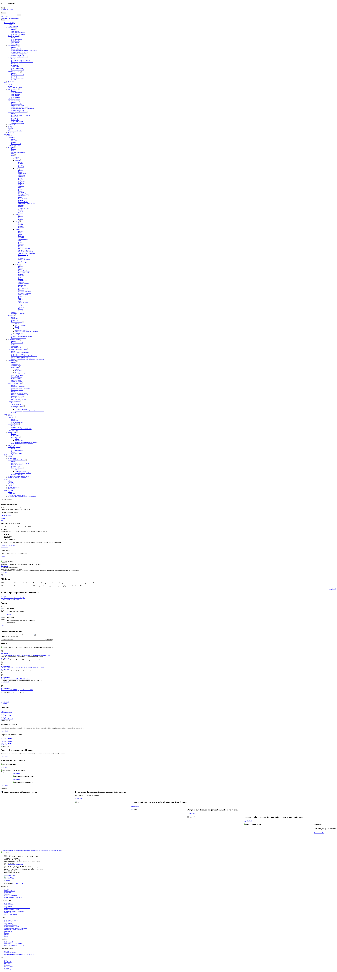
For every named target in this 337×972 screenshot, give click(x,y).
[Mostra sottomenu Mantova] (20, 160)
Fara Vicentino (22, 285)
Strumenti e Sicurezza (14, 401)
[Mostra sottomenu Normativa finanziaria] (20, 340)
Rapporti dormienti (16, 398)
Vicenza (17, 264)
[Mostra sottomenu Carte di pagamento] (19, 36)
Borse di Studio (12, 432)
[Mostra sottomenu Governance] (15, 315)
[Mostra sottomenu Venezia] (20, 221)
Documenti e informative (15, 383)
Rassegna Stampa (16, 378)
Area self (13, 312)
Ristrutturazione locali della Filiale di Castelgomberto (15, 679)
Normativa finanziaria (14, 339)
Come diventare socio (17, 422)
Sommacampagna (23, 255)
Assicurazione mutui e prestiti (19, 52)
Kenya (13, 452)
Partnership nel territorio (18, 313)
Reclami (13, 391)
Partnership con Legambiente (23, 473)
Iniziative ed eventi (6, 18)
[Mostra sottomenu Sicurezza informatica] (24, 406)
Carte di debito (15, 42)
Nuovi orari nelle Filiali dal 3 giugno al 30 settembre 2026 (17, 690)
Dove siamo (11, 147)
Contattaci (7, 479)
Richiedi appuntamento (14, 487)
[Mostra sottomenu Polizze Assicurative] (19, 100)
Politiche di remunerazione (18, 338)
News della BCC (16, 380)
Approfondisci (5, 658)
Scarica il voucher (319, 833)
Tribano (20, 211)
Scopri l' (6, 715)
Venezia (17, 221)
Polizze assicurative (13, 45)
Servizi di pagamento (17, 390)
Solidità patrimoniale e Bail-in (19, 394)
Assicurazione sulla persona (19, 53)
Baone (20, 178)
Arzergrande (21, 176)
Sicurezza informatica (17, 406)
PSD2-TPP (7, 963)
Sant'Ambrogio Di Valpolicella (26, 253)
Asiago (20, 269)
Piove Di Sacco (22, 198)
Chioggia (20, 226)
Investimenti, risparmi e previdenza (17, 57)
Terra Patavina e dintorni (21, 374)
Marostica (21, 290)
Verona (17, 229)
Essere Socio (11, 417)
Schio (19, 301)
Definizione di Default (17, 396)
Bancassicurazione (16, 347)
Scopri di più (4, 572)
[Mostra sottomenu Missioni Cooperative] (20, 447)
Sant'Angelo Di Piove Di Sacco (27, 203)
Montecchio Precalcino (24, 291)
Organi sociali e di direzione (19, 335)
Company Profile (16, 365)
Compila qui (4, 566)
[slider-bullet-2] (3, 574)
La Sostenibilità (8, 455)
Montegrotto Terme (23, 194)
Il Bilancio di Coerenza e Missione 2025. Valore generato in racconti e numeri (22, 667)
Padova (17, 168)
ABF (45, 850)
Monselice (21, 192)
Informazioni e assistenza (8, 545)
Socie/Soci (7, 414)
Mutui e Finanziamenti (14, 71)
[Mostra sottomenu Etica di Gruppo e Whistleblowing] (27, 349)
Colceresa (21, 282)
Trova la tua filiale (6, 515)
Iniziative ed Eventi (13, 430)
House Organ (15, 367)
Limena (20, 191)
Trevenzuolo (21, 258)
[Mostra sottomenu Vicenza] (20, 264)
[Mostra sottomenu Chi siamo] (14, 137)
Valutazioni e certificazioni (15, 131)
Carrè (19, 277)
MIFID (13, 344)
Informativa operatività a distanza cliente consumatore (29, 411)
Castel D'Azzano (23, 239)
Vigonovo (21, 227)
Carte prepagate (15, 44)
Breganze (21, 274)
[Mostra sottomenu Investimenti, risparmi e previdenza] (27, 57)
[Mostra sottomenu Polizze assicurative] (19, 46)
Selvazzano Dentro (23, 208)
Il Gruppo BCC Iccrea (14, 145)
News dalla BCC (5, 666)
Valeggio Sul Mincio (24, 259)
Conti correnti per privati (18, 32)
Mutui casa (14, 76)
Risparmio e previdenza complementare (22, 62)
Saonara (20, 206)
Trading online (15, 66)
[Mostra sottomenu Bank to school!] (20, 437)
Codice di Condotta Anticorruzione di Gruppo (24, 356)
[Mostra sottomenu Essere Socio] (15, 417)
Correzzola (21, 186)
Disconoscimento (35, 850)
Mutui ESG (14, 79)
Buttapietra (21, 236)
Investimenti (14, 65)
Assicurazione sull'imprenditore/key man (22, 108)
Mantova (17, 160)
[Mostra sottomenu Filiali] (15, 155)
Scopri (9, 614)
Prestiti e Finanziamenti (17, 78)
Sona (19, 256)
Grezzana (21, 244)
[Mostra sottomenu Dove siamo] (15, 147)
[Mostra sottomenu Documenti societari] (23, 322)
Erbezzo (20, 242)
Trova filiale (11, 484)
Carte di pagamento (13, 36)
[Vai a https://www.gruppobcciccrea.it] (7, 9)
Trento (16, 214)
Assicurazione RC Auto (17, 55)
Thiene (20, 304)
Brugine (20, 179)
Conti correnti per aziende (15, 87)
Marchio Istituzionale (17, 375)
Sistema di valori (19, 333)
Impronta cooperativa (17, 474)
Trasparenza (4, 850)
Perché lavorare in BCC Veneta (16, 495)
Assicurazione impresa (17, 105)
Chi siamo (10, 137)
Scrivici (3, 556)
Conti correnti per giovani (18, 34)
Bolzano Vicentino (23, 272)
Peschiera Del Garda (24, 248)
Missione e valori (16, 144)
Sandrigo (20, 299)
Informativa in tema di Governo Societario (26, 331)
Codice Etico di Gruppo (17, 354)
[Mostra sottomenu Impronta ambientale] (23, 468)
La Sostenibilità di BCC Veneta (16, 460)
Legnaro (20, 189)
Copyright (7, 968)
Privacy (6, 960)
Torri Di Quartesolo (23, 306)
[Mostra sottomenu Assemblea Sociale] (19, 424)
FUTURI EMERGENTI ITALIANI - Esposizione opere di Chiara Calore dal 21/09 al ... (25, 655)
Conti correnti (11, 27)
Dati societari (15, 320)
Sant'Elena (21, 205)
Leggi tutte (4, 703)
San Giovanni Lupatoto (24, 250)
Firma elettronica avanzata (18, 399)
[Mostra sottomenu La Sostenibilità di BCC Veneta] (26, 460)
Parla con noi (4, 547)
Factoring (10, 128)
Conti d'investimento (17, 68)
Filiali (2, 11)
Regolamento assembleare (22, 330)
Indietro (10, 24)
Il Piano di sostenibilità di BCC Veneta (18, 476)
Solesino (20, 210)
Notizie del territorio (16, 381)
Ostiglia (20, 165)
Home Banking (12, 81)
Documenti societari (16, 322)
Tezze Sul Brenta (23, 302)
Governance (11, 315)
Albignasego (21, 175)
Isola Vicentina (22, 287)
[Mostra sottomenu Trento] (19, 215)
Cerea (20, 240)
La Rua (17, 372)
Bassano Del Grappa (24, 271)
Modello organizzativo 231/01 (19, 357)
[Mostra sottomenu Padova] (19, 169)
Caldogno (21, 275)
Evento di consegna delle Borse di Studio (26, 442)
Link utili (13, 412)
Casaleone (21, 237)
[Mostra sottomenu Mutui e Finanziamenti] (21, 71)
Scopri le (7, 718)
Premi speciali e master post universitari (22, 443)
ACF (48, 850)
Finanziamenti (12, 124)
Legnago (20, 245)
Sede (12, 153)
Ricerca (3, 13)
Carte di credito (15, 41)
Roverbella (21, 167)
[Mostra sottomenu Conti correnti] (16, 28)
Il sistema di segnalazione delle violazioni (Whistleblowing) (27, 359)
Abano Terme (22, 173)
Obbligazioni (14, 346)
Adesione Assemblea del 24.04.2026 (21, 429)
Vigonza (20, 213)
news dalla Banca (5, 653)
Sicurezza (7, 965)
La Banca (7, 134)
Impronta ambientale (17, 468)
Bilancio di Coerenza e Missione (17, 477)
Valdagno (21, 307)
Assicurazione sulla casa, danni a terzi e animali (24, 50)
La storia (13, 142)
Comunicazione (12, 360)
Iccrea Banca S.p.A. (17, 883)
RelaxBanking (15, 18)
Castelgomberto (22, 280)
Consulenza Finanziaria (17, 70)
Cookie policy (8, 962)
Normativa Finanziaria (13, 850)
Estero (9, 129)
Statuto (17, 328)
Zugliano (20, 310)
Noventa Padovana (23, 195)
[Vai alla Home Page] (5, 16)
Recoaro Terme (22, 296)
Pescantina (21, 247)
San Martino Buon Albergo (25, 251)
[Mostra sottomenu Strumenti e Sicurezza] (20, 401)
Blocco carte (11, 488)
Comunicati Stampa (16, 377)
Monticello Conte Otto (24, 293)
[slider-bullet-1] (1, 574)
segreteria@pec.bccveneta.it (15, 864)
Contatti (10, 485)
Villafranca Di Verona (24, 263)
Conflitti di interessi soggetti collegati (21, 336)
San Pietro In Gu (23, 202)
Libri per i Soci (12, 445)
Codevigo (21, 183)
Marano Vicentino (23, 288)
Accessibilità (7, 970)
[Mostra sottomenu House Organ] (19, 367)
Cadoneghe (21, 181)
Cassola (20, 279)
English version (8, 966)
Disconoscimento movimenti (19, 393)
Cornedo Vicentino (23, 283)
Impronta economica (17, 464)
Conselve (20, 184)
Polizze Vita (14, 63)
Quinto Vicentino (23, 294)
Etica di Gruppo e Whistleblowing (17, 349)
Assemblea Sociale (13, 424)
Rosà (19, 298)
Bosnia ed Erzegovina (17, 453)
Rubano (20, 200)
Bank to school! (15, 437)
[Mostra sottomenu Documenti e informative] (22, 383)
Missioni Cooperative (14, 447)
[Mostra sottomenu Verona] (19, 229)
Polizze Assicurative (13, 100)
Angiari (20, 234)
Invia (2, 8)
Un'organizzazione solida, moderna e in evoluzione (22, 496)
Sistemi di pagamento (14, 99)
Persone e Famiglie (9, 23)
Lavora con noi (8, 490)
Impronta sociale (15, 466)
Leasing (10, 126)
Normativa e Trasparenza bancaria (20, 388)
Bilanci (17, 327)
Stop (2, 575)
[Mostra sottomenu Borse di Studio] (17, 432)
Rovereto (20, 219)
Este (19, 187)
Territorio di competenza (18, 152)
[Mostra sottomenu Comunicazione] (17, 361)
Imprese (6, 82)
